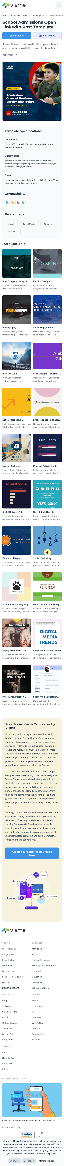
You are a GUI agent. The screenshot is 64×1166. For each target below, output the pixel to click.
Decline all (29, 1160)
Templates (7, 1028)
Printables (7, 965)
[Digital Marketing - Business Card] (16, 402)
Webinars (6, 1006)
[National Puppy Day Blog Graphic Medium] (16, 586)
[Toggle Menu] (59, 5)
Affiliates (36, 1039)
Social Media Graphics (13, 977)
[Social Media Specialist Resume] (47, 679)
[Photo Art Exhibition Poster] (16, 679)
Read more (8, 54)
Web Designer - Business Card (46, 373)
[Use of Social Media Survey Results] (47, 494)
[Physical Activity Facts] (47, 448)
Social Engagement (43, 327)
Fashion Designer (42, 281)
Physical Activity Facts (45, 465)
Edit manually (17, 35)
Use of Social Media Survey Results (43, 512)
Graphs (5, 982)
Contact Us (7, 1063)
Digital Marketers (11, 465)
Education (37, 977)
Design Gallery (9, 1034)
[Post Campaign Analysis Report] (16, 263)
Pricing (5, 1069)
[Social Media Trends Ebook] (47, 633)
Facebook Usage (11, 558)
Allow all (14, 1160)
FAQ (4, 1052)
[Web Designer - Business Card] (47, 356)
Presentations (9, 949)
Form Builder (8, 960)
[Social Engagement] (47, 309)
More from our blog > (11, 1127)
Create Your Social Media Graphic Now (32, 853)
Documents (8, 971)
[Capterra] (27, 1133)
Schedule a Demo (40, 988)
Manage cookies (46, 1160)
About (35, 1000)
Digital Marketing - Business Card (12, 419)
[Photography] (16, 309)
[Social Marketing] (47, 540)
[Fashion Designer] (47, 263)
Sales (34, 954)
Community (38, 1034)
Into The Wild (9, 373)
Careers (35, 1012)
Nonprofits (37, 971)
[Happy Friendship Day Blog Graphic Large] (16, 633)
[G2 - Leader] (38, 1133)
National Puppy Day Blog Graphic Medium (15, 604)
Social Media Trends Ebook (47, 650)
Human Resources (41, 960)
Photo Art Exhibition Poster (13, 696)
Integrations (8, 1039)
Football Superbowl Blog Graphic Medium (46, 604)
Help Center (8, 1058)
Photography (9, 327)
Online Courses (9, 1023)
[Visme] (14, 5)
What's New (38, 1023)
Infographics (8, 954)
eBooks (5, 1017)
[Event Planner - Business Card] (47, 402)
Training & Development (44, 965)
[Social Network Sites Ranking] (16, 494)
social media (29, 224)
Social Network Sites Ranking (13, 512)
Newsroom (37, 1006)
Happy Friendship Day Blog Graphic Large (14, 650)
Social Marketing (42, 558)
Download (37, 1017)
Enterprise (37, 982)
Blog (4, 1000)
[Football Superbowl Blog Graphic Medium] (47, 586)
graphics (12, 231)
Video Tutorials (9, 1012)
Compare (36, 1028)
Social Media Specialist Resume (45, 696)
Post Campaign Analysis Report (14, 281)
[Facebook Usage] (16, 540)
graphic (48, 224)
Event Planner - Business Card (46, 419)
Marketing (37, 949)
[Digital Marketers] (16, 448)
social (11, 224)
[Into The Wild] (16, 356)
